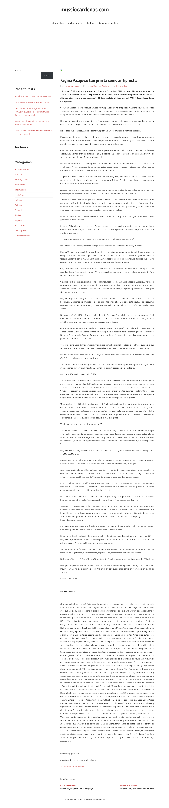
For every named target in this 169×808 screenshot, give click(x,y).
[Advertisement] (84, 48)
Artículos (19, 174)
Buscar (18, 70)
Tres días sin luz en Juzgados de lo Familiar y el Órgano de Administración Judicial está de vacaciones (32, 111)
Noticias (18, 200)
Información (20, 184)
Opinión (18, 205)
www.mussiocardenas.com (72, 766)
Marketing (19, 195)
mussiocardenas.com (84, 9)
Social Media (20, 225)
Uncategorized (21, 230)
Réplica (18, 215)
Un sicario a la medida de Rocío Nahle (32, 102)
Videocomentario (22, 236)
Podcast (91, 23)
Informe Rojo (58, 23)
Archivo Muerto (75, 23)
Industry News (21, 179)
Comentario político (108, 23)
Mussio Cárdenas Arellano (98, 86)
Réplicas (18, 220)
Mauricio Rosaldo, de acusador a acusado (33, 96)
